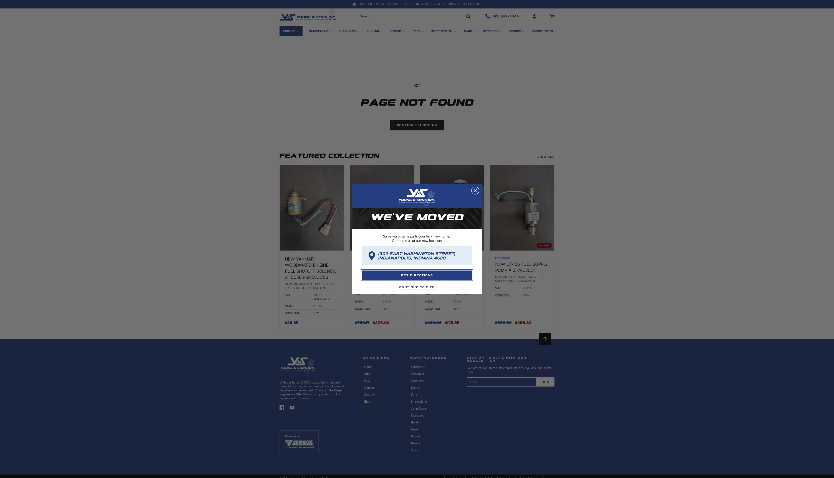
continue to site (417, 287)
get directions (417, 275)
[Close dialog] (475, 190)
